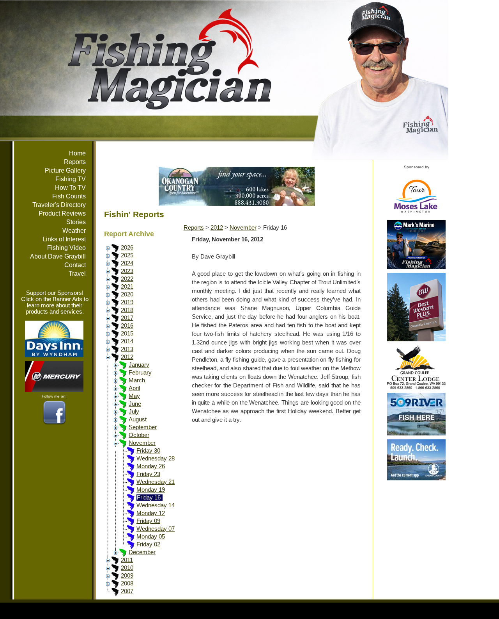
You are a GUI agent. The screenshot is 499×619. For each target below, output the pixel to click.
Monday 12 (150, 513)
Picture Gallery (65, 170)
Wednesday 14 (155, 505)
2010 (127, 568)
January (139, 365)
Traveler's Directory (59, 205)
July (134, 412)
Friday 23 (148, 474)
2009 (127, 576)
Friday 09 (148, 521)
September (143, 427)
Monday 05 (150, 536)
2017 (127, 318)
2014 (127, 341)
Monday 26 (150, 466)
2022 (127, 279)
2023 (127, 271)
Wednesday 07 (155, 529)
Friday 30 (148, 451)
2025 (127, 255)
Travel (77, 273)
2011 (127, 560)
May (134, 396)
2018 (127, 310)
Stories (76, 222)
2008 (127, 583)
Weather (74, 230)
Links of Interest (64, 239)
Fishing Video (66, 247)
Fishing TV (70, 179)
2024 (127, 263)
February (140, 372)
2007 (127, 591)
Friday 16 (149, 497)
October (139, 435)
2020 (127, 294)
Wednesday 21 (155, 482)
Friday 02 (148, 544)
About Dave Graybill (58, 256)
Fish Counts (69, 196)
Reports (75, 162)
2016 (127, 326)
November (142, 443)
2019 (127, 302)
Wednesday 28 (155, 458)
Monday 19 (150, 490)
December (142, 552)
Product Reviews (62, 213)
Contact (75, 265)
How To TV (70, 187)
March (137, 380)
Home (77, 153)
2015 (127, 333)
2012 (127, 357)
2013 (127, 349)
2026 (127, 247)
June (135, 404)
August (138, 419)
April (134, 388)
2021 (127, 287)
